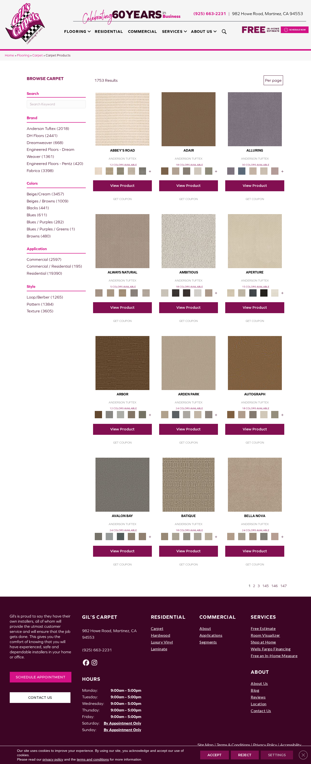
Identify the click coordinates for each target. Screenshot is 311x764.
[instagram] (95, 662)
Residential (109, 31)
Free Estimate (263, 628)
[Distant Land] (142, 536)
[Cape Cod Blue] (253, 292)
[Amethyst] (255, 119)
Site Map (206, 745)
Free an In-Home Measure (274, 655)
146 (274, 586)
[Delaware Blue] (142, 171)
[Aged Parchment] (189, 484)
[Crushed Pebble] (197, 536)
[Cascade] (253, 536)
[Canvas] (189, 241)
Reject (244, 755)
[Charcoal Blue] (120, 536)
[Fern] (142, 414)
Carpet (37, 55)
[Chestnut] (122, 362)
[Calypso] (109, 536)
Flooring (75, 31)
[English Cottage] (208, 171)
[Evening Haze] (208, 414)
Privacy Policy (265, 745)
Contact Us (261, 710)
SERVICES (263, 617)
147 (283, 586)
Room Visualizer (265, 635)
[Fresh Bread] (208, 292)
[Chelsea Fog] (263, 536)
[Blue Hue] (175, 414)
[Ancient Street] (175, 536)
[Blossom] (275, 171)
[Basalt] (253, 171)
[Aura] (122, 119)
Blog (255, 690)
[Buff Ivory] (255, 241)
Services (172, 31)
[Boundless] (120, 171)
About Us (201, 31)
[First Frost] (197, 292)
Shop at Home (263, 642)
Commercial (142, 31)
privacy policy (53, 759)
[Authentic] (189, 362)
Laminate (159, 648)
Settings (277, 755)
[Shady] (134, 292)
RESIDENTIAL (168, 617)
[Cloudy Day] (186, 414)
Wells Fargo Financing (271, 648)
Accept (214, 755)
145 (265, 586)
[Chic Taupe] (131, 171)
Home (9, 55)
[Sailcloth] (122, 292)
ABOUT (260, 672)
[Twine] (146, 292)
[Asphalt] (122, 484)
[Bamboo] (109, 171)
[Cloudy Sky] (109, 414)
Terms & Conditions (233, 745)
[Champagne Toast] (175, 171)
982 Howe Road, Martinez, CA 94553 (267, 13)
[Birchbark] (263, 171)
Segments (208, 642)
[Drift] (197, 414)
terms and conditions (93, 759)
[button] (89, 31)
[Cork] (110, 292)
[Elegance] (197, 171)
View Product (122, 185)
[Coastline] (120, 414)
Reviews (258, 697)
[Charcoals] (175, 292)
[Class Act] (186, 171)
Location (259, 703)
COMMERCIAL (217, 617)
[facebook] (86, 662)
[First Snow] (275, 292)
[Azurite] (242, 171)
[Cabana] (242, 536)
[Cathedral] (186, 536)
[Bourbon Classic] (189, 119)
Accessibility (290, 745)
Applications (210, 635)
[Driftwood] (131, 414)
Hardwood (160, 635)
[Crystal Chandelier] (208, 536)
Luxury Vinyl (162, 642)
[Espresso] (263, 292)
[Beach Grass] (255, 484)
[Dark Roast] (186, 292)
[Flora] (275, 536)
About (205, 628)
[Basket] (122, 241)
